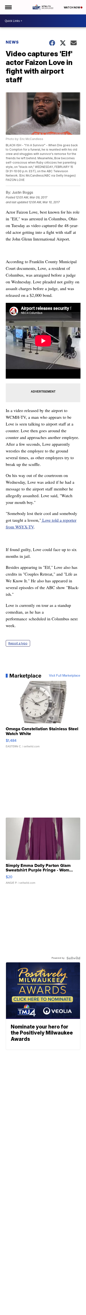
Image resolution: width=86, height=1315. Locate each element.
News (12, 42)
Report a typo (17, 643)
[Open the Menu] (8, 7)
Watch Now (72, 7)
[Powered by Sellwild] (73, 958)
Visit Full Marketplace (64, 675)
